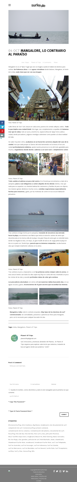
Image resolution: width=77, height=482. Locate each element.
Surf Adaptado (61, 442)
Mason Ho (38, 437)
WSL (33, 451)
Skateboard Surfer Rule (16, 442)
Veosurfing (27, 451)
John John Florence (52, 434)
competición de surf (15, 428)
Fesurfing (11, 434)
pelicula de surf (34, 439)
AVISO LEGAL (34, 476)
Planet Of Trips (17, 123)
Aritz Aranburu (27, 425)
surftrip (11, 451)
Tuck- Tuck (22, 127)
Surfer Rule (51, 448)
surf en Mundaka (28, 448)
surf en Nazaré (40, 448)
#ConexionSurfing (14, 425)
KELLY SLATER (13, 437)
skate (53, 439)
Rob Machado (45, 439)
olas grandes (23, 439)
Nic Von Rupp (13, 439)
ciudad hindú (26, 129)
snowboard (30, 442)
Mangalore (11, 67)
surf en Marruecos (14, 448)
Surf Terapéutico (61, 448)
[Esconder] (1, 139)
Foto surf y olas (39, 434)
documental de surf (57, 431)
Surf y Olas (18, 451)
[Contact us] (2, 135)
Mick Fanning (47, 437)
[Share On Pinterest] (2, 131)
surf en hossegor (27, 445)
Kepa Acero (23, 437)
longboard (31, 437)
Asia (23, 62)
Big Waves (36, 425)
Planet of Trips (36, 62)
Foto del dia (20, 434)
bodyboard (45, 425)
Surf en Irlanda (52, 445)
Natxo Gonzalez (58, 437)
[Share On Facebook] (2, 123)
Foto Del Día (29, 434)
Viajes (27, 62)
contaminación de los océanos (19, 431)
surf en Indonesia (40, 445)
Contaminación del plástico (40, 431)
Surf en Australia (14, 445)
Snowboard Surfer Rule (43, 442)
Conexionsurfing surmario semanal (35, 428)
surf (53, 442)
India (15, 327)
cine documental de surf (57, 425)
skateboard (59, 439)
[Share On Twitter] (2, 127)
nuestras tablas (47, 282)
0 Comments (47, 62)
